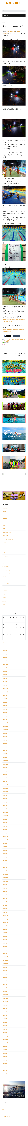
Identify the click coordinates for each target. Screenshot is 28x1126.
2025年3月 (4, 678)
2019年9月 (4, 843)
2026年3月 (4, 657)
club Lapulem (5, 508)
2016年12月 (5, 957)
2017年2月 (4, 950)
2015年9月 (4, 1005)
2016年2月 (4, 988)
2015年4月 (4, 1022)
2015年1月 (4, 1032)
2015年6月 (4, 1015)
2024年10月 (5, 692)
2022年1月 (4, 781)
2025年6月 (4, 668)
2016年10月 (5, 963)
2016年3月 (4, 984)
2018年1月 (4, 912)
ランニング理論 (6, 583)
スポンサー (5, 563)
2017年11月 (5, 919)
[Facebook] (7, 3)
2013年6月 (4, 1074)
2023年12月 (5, 723)
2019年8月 (4, 846)
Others (5, 345)
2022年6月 (4, 778)
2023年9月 (4, 733)
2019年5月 (4, 857)
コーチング (5, 549)
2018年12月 (5, 874)
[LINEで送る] (5, 342)
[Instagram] (13, 3)
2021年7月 (4, 802)
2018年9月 (4, 884)
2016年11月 (5, 960)
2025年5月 (4, 671)
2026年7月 (4, 650)
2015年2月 (4, 1029)
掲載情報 (4, 597)
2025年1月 (4, 685)
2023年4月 (4, 750)
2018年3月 (4, 905)
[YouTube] (16, 3)
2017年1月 (4, 953)
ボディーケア (5, 580)
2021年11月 (5, 788)
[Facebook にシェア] (4, 336)
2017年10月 (5, 922)
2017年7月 (4, 933)
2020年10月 (5, 816)
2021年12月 (5, 785)
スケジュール (5, 559)
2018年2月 (4, 908)
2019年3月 (4, 864)
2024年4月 (4, 709)
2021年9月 (4, 795)
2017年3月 (4, 946)
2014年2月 (4, 1070)
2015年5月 (4, 1019)
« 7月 (3, 642)
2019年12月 (5, 836)
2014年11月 (5, 1039)
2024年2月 (4, 716)
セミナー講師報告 (6, 570)
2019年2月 (4, 867)
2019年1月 (4, 871)
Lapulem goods (6, 522)
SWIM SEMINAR (6, 535)
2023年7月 (4, 740)
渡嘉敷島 (4, 601)
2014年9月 (4, 1046)
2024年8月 (4, 699)
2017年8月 (4, 929)
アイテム (4, 542)
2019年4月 (4, 860)
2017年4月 (4, 943)
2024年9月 (4, 695)
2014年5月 (4, 1060)
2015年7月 (4, 1012)
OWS (3, 528)
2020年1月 (4, 833)
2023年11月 (5, 726)
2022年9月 (4, 767)
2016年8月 (4, 970)
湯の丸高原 (5, 604)
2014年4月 (4, 1063)
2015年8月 (4, 1008)
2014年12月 (5, 1036)
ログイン (4, 1106)
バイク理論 (5, 577)
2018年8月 (4, 888)
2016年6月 (4, 977)
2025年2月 (4, 681)
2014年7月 (4, 1053)
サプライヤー (5, 552)
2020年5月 (4, 826)
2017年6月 (4, 936)
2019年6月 (4, 853)
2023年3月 (4, 754)
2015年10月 (5, 1001)
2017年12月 (5, 915)
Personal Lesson (6, 532)
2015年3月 (4, 1025)
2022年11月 (5, 764)
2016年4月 (4, 981)
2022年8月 (4, 771)
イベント (4, 546)
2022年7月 (4, 774)
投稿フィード (5, 1109)
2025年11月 (5, 664)
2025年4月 (4, 674)
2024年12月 (5, 688)
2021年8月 (4, 798)
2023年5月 (4, 747)
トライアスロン (6, 573)
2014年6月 (4, 1056)
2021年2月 (4, 809)
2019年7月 (4, 850)
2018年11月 (5, 877)
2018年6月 (4, 895)
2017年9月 (4, 926)
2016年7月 (4, 974)
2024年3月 (4, 712)
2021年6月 (4, 805)
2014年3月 (4, 1067)
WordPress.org (6, 1116)
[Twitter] (10, 3)
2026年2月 (4, 661)
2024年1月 (4, 719)
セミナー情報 (5, 566)
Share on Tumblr (16, 336)
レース (4, 587)
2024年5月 (4, 705)
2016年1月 (4, 991)
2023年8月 (4, 736)
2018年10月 (5, 881)
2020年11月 (5, 812)
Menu (6, 15)
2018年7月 (4, 891)
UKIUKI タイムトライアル (8, 539)
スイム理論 (5, 556)
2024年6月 (4, 702)
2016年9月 (4, 967)
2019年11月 (5, 840)
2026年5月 (4, 654)
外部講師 (4, 590)
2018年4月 (4, 902)
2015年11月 (5, 998)
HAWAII (4, 511)
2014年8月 (4, 1049)
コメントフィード (6, 1113)
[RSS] (20, 3)
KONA (3, 515)
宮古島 (4, 594)
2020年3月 (4, 829)
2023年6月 (4, 743)
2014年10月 (5, 1043)
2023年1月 (4, 757)
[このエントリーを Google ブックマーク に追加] (13, 339)
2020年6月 (4, 822)
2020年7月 (4, 819)
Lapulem (4, 518)
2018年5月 (4, 898)
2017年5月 (4, 939)
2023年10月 (5, 730)
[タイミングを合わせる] (14, 57)
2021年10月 (5, 791)
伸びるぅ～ (6, 353)
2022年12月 (5, 760)
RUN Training (10, 31)
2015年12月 (5, 994)
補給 (3, 608)
